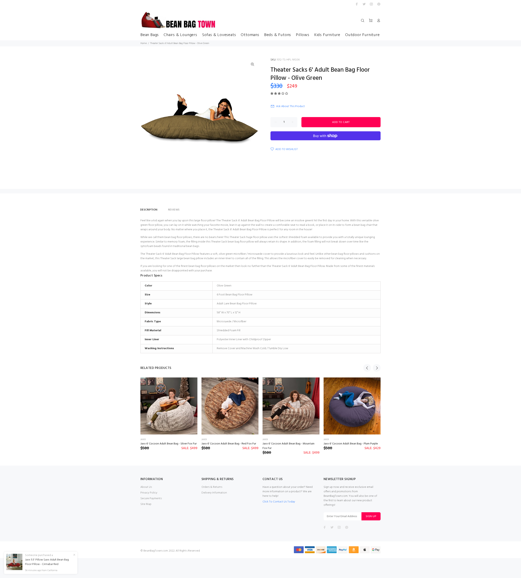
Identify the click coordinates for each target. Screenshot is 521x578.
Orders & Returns (211, 487)
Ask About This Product (290, 106)
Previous (367, 368)
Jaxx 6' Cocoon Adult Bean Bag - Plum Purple (351, 443)
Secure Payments (151, 498)
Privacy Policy (148, 492)
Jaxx (143, 440)
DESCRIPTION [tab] (149, 209)
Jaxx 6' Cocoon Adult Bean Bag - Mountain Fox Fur (288, 446)
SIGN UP (371, 516)
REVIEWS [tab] (174, 209)
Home (143, 43)
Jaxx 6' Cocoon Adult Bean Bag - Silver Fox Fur (168, 443)
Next (377, 368)
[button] (279, 93)
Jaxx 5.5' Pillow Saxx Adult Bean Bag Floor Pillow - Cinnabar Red (47, 562)
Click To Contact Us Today (279, 501)
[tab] (162, 208)
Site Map (145, 504)
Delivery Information (214, 492)
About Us (146, 487)
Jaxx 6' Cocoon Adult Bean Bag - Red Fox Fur (228, 443)
